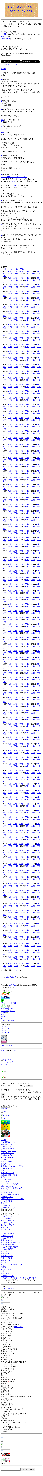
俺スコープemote (7, 1157)
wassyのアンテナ (7, 1238)
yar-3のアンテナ (32, 1278)
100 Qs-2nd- (5, 1028)
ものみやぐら (6, 1229)
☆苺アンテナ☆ (7, 1256)
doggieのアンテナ (7, 1260)
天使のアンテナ (7, 1240)
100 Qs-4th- (5, 1032)
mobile (14, 1151)
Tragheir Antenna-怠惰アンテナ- (12, 1184)
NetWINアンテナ (7, 1236)
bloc (2, 1014)
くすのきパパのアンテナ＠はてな (13, 1278)
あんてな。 (5, 1203)
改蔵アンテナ (6, 1271)
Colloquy (16, 185)
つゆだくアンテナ (7, 1146)
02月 (38, 291)
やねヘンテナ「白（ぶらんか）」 (13, 1188)
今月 (4, 269)
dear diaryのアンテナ (8, 1225)
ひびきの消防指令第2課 (9, 1247)
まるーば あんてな (8, 1208)
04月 (9, 285)
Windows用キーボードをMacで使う (14, 177)
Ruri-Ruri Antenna (7, 1197)
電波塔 (3, 1267)
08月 (38, 278)
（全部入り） (22, 1166)
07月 (9, 278)
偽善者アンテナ (7, 1166)
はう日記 (4, 34)
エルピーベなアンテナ (9, 1288)
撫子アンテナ (6, 1164)
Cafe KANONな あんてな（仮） (12, 1199)
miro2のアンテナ (7, 1269)
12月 (27, 273)
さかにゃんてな (7, 1155)
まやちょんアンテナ (8, 1262)
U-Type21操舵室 (7, 1249)
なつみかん (18, 1327)
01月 (9, 291)
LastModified (5, 39)
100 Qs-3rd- (5, 1030)
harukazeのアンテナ (8, 1227)
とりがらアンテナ (7, 1216)
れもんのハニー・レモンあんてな (13, 1265)
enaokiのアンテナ (7, 1276)
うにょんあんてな (7, 1153)
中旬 (16, 269)
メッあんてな (6, 1205)
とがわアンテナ (7, 1168)
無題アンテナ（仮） (8, 1220)
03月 (27, 293)
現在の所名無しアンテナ (10, 1175)
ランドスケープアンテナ (10, 1195)
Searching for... (6, 1151)
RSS (2, 36)
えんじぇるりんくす (8, 1192)
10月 (9, 271)
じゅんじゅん (11, 977)
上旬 (10, 269)
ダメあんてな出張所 (8, 1003)
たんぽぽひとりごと (8, 1142)
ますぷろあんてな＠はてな (11, 1242)
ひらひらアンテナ (7, 1233)
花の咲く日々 (6, 1182)
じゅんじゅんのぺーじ (9, 1020)
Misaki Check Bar (7, 1186)
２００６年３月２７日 (9, 65)
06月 (27, 287)
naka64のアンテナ (7, 1245)
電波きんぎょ (6, 1253)
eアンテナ (4, 1190)
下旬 (22, 269)
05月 (38, 285)
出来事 (3, 69)
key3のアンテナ (6, 1223)
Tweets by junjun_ (7, 1045)
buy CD (3, 1018)
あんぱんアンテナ (7, 1251)
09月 (27, 280)
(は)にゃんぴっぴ (7, 1144)
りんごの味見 (6, 1218)
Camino (12, 181)
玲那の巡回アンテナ (8, 1273)
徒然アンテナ (6, 1170)
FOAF (3, 1013)
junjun (3, 1050)
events (3, 1016)
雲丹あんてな (6, 1177)
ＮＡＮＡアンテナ (7, 1173)
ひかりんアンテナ (7, 1149)
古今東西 (12, 985)
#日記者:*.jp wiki (7, 1009)
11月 (38, 271)
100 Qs (3, 1027)
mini (14, 1166)
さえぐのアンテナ (7, 1258)
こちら (16, 970)
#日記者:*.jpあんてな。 (9, 1179)
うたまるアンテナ (7, 1201)
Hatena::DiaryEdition (8, 1011)
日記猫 (3, 1140)
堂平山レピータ (7, 1162)
